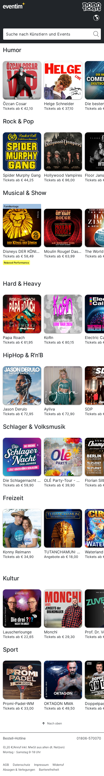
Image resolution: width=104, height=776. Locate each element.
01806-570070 (89, 738)
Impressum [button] (41, 765)
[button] (52, 723)
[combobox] (47, 34)
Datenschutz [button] (21, 765)
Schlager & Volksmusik (34, 426)
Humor (12, 50)
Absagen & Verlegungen (19, 769)
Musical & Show (24, 192)
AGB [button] (6, 765)
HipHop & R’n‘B (23, 355)
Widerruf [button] (58, 765)
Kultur (11, 578)
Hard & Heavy (22, 283)
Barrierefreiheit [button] (49, 769)
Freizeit (13, 498)
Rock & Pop (18, 121)
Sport (10, 649)
